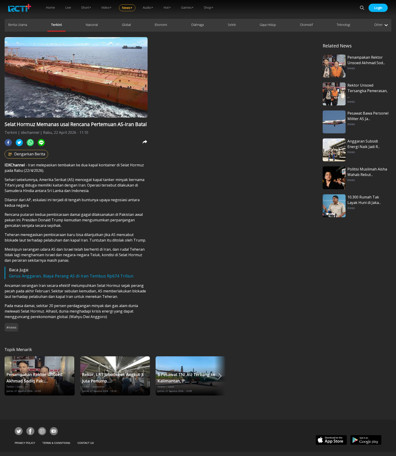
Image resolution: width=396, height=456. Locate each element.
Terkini (56, 24)
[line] (41, 142)
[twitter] (19, 142)
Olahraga (197, 24)
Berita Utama (17, 24)
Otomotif (306, 24)
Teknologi (343, 24)
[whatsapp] (30, 142)
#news (11, 327)
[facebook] (8, 142)
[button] (220, 376)
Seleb (232, 24)
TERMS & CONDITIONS (56, 443)
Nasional (92, 24)
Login (378, 7)
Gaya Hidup (268, 24)
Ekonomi (161, 24)
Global (126, 24)
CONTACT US (85, 443)
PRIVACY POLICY (25, 443)
